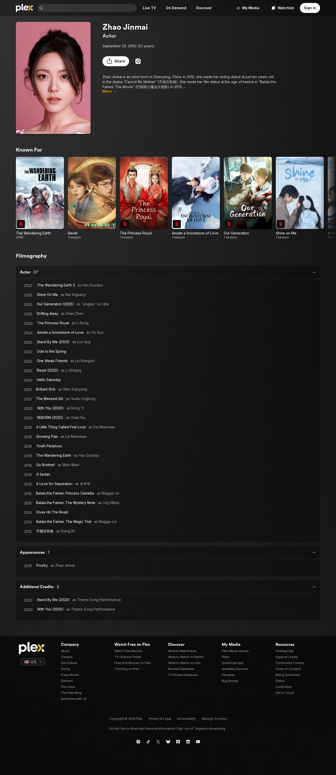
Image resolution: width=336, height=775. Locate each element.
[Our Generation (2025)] (248, 198)
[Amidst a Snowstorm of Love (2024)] (196, 198)
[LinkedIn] (188, 742)
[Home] (24, 8)
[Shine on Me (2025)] (300, 198)
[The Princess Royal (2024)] (144, 198)
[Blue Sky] (168, 742)
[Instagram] (138, 61)
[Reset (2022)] (92, 198)
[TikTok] (148, 742)
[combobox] (90, 8)
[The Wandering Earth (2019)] (40, 198)
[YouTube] (198, 742)
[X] (158, 742)
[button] (115, 61)
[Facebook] (178, 742)
